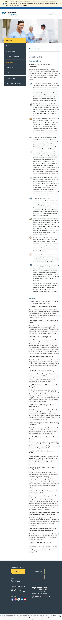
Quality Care (10, 62)
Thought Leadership (12, 56)
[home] (10, 13)
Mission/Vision (10, 51)
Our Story (9, 46)
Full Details (23, 5)
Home (31, 49)
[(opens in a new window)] (12, 599)
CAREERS (38, 577)
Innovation (9, 67)
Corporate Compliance (13, 83)
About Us (9, 40)
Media (8, 73)
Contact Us (18, 571)
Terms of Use (35, 596)
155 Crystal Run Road (18, 589)
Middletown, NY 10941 (18, 591)
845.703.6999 (15, 581)
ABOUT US (38, 571)
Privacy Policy (10, 78)
